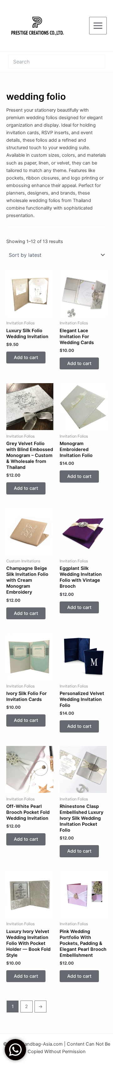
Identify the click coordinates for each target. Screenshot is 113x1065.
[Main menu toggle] (98, 25)
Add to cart (26, 357)
